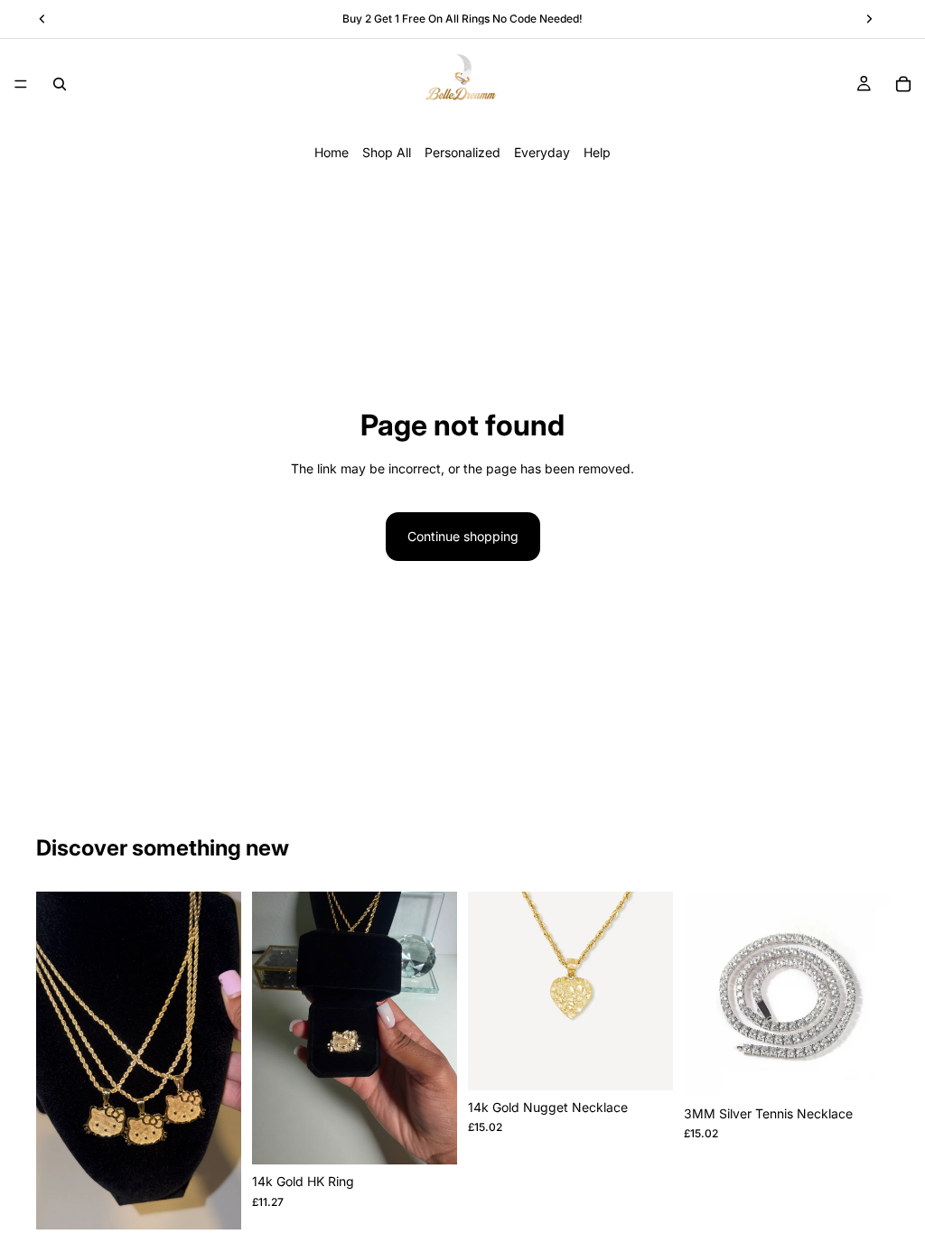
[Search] (59, 84)
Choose (444, 1136)
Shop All (386, 152)
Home (331, 152)
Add (228, 1201)
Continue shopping (463, 536)
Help (597, 152)
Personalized (462, 152)
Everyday (542, 152)
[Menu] (21, 84)
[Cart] (903, 84)
